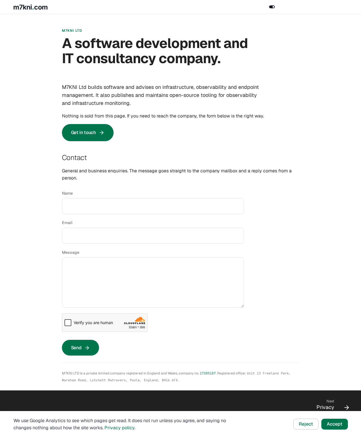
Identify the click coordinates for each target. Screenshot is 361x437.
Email (67, 222)
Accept (334, 424)
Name (67, 193)
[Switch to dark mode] (272, 7)
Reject (306, 424)
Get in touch (83, 132)
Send (76, 348)
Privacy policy (119, 428)
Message (70, 252)
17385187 (208, 373)
